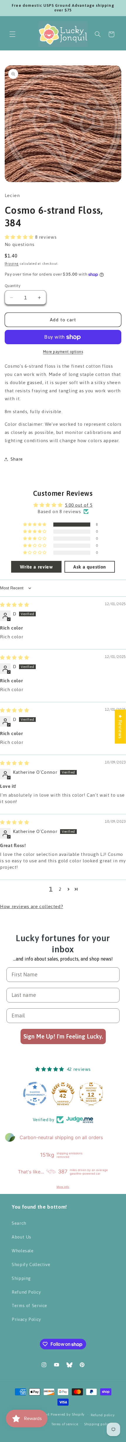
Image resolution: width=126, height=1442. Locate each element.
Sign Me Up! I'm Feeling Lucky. (63, 1036)
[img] (14, 604)
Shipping (12, 263)
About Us (21, 1236)
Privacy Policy (26, 1319)
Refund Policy (26, 1292)
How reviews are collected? (31, 906)
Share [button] (17, 459)
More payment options (63, 352)
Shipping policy (97, 1424)
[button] (12, 34)
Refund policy (103, 1415)
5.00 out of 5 (79, 505)
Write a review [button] (36, 566)
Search (19, 1223)
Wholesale (23, 1250)
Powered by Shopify (68, 1414)
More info (63, 1186)
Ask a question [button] (89, 566)
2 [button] (60, 889)
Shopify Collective (31, 1264)
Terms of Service (29, 1305)
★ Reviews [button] (120, 726)
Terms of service (64, 1424)
